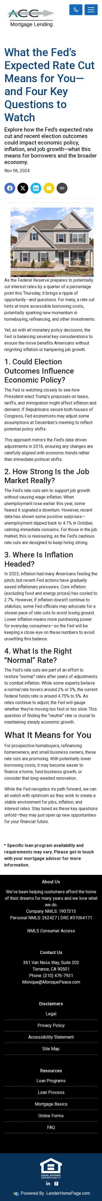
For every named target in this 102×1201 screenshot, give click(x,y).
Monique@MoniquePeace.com (51, 982)
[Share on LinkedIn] (35, 188)
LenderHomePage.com (68, 1193)
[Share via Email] (49, 188)
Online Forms (51, 1115)
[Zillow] (56, 1183)
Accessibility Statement (51, 1037)
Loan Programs (51, 1080)
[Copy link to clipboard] (62, 188)
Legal (51, 1013)
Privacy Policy (51, 1025)
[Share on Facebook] (9, 188)
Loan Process (51, 1092)
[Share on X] (22, 188)
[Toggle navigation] (91, 9)
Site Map (51, 1048)
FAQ (51, 1127)
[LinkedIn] (48, 1183)
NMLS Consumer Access (51, 930)
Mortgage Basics (51, 1104)
